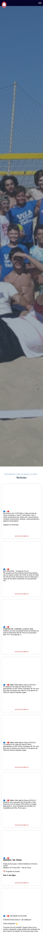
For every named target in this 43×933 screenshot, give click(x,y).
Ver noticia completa (21, 536)
